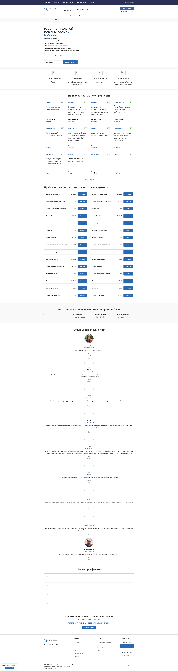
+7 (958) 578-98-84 (78, 317)
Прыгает (89, 474)
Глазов (66, 9)
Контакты (65, 2)
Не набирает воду (89, 347)
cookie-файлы (13, 665)
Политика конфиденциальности (126, 665)
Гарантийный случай (81, 2)
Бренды (52, 19)
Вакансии (91, 2)
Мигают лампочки (89, 525)
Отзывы (92, 15)
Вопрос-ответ (56, 2)
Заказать (82, 194)
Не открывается (89, 448)
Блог (71, 2)
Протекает (89, 398)
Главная (46, 19)
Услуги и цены (69, 15)
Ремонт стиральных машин (52, 15)
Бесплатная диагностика (127, 11)
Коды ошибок (81, 15)
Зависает (89, 499)
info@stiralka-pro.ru (129, 2)
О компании (47, 2)
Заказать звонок (127, 8)
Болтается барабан (89, 371)
